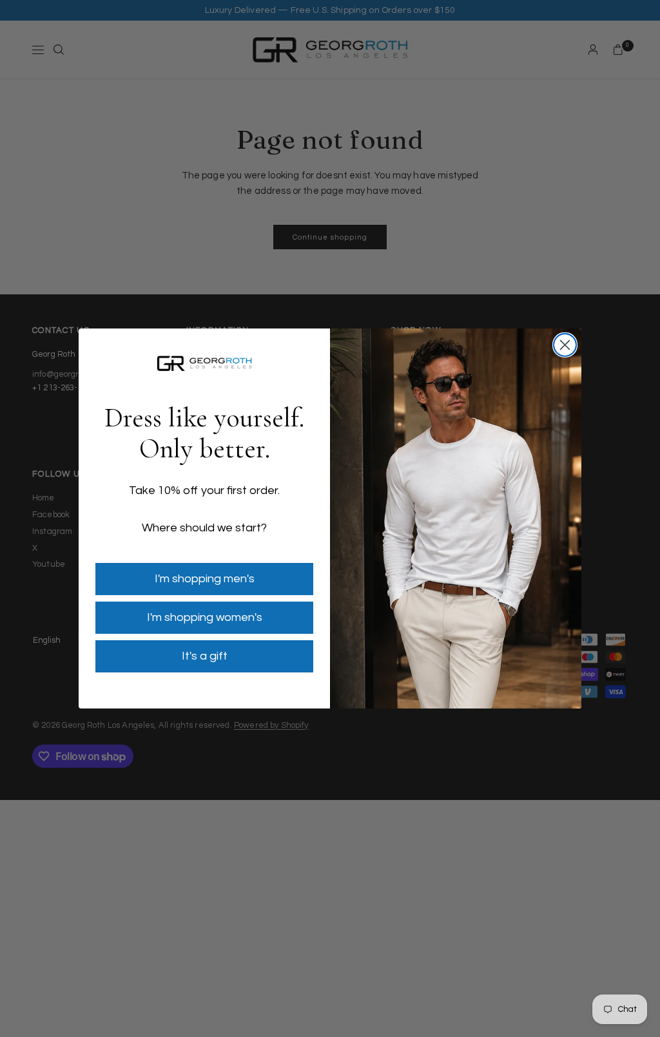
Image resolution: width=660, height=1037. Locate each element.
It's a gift (205, 656)
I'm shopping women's (204, 617)
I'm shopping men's (205, 579)
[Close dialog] (565, 345)
